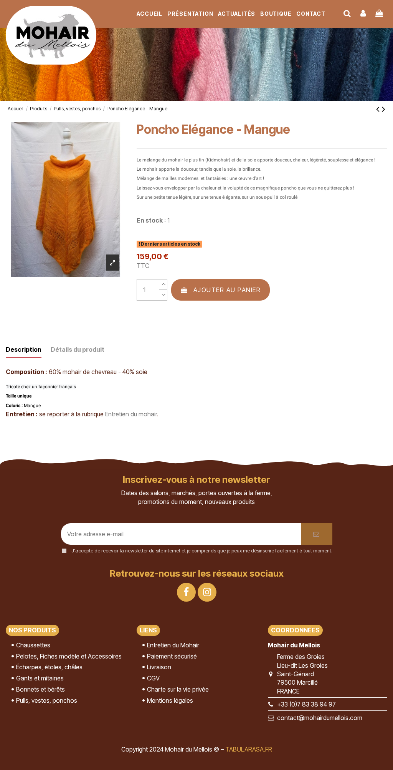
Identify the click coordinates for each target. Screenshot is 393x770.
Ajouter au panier (227, 290)
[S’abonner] (316, 534)
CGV (153, 678)
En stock (150, 220)
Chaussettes (33, 645)
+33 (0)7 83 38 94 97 (306, 704)
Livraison (159, 667)
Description (23, 349)
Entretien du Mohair (173, 645)
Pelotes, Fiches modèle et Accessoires (69, 656)
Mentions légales (170, 700)
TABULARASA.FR (248, 749)
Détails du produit (77, 349)
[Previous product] (379, 109)
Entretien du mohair (131, 414)
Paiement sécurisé (172, 656)
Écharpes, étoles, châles (49, 667)
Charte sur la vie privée (178, 689)
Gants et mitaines (40, 678)
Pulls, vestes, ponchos (46, 700)
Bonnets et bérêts (40, 689)
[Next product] (383, 109)
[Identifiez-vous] (363, 14)
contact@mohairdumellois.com (319, 718)
